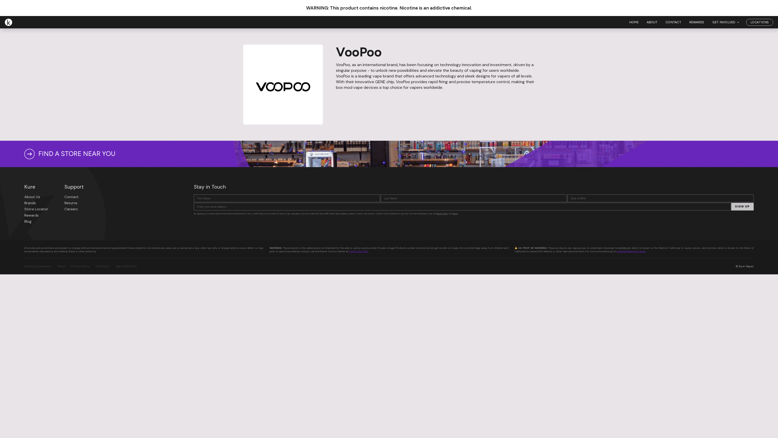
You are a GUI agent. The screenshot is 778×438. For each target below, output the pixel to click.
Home (634, 22)
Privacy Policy (442, 214)
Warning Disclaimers (37, 266)
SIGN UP (742, 206)
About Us (32, 196)
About (652, 22)
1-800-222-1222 (358, 251)
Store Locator (36, 209)
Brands (30, 203)
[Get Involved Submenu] (739, 22)
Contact (673, 22)
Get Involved (723, 22)
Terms (455, 214)
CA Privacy (103, 266)
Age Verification (126, 266)
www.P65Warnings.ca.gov (631, 251)
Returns (70, 203)
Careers (71, 209)
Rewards (696, 22)
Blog (28, 221)
